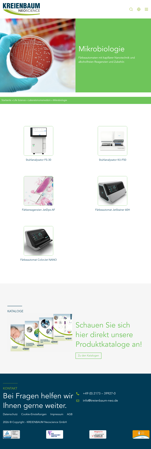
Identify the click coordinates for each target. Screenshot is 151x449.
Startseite (6, 100)
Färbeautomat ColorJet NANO (38, 260)
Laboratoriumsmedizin (39, 100)
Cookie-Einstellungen (34, 414)
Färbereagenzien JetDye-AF (38, 210)
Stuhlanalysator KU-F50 (112, 160)
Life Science (19, 100)
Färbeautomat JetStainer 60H (112, 210)
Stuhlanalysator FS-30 (38, 160)
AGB (69, 414)
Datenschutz (10, 414)
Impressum (56, 414)
